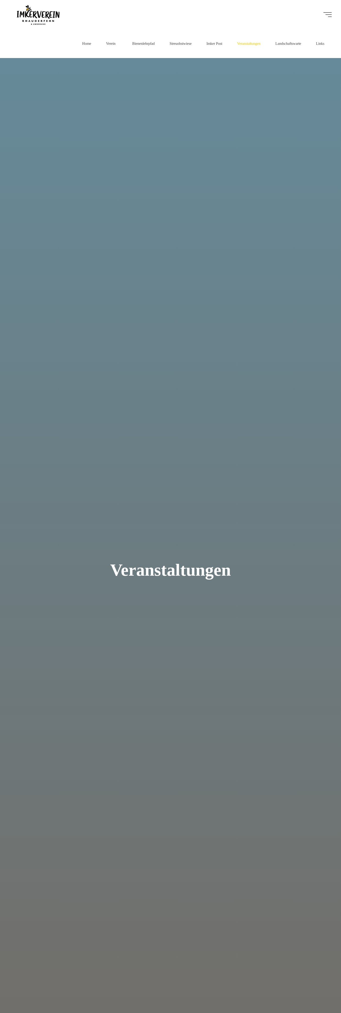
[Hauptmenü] (327, 14)
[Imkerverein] (38, 14)
